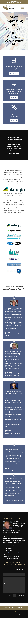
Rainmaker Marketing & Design (18, 615)
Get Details (14, 120)
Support (11, 607)
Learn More (14, 97)
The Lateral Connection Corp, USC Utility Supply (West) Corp (12, 433)
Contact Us (19, 607)
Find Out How (14, 74)
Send (20, 595)
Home (6, 607)
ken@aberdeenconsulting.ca (13, 552)
